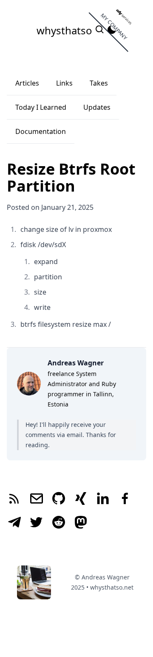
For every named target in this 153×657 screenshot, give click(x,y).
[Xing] (80, 499)
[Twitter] (36, 523)
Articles (27, 83)
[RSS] (14, 499)
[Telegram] (14, 523)
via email (69, 435)
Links (64, 83)
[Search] (101, 31)
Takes (99, 83)
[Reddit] (58, 523)
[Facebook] (125, 499)
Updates (96, 107)
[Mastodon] (80, 523)
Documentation (40, 131)
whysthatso (66, 30)
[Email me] (36, 499)
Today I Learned (40, 107)
